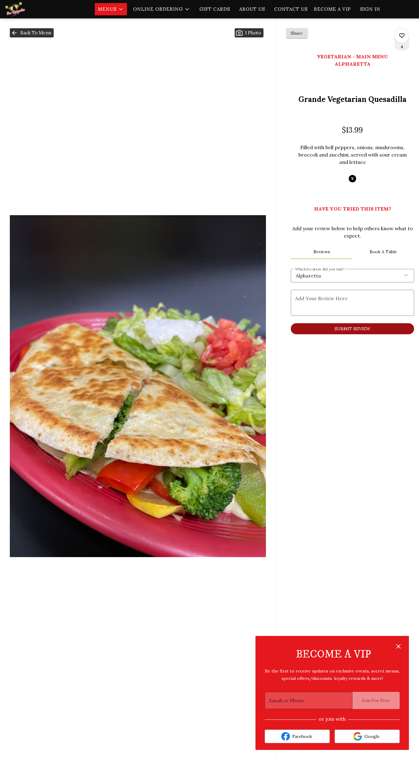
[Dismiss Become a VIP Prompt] (398, 646)
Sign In (370, 9)
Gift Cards (214, 9)
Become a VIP (332, 9)
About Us (252, 9)
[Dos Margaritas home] (32, 9)
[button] (111, 9)
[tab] (321, 251)
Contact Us (291, 9)
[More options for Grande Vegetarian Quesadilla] (401, 35)
